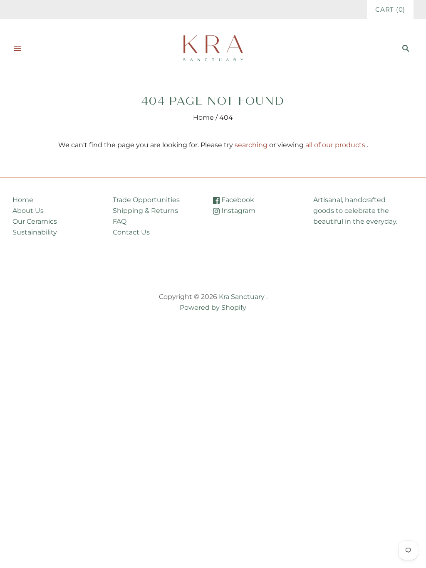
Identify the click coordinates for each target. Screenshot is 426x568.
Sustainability (34, 232)
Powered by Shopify (213, 307)
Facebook (237, 200)
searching (251, 145)
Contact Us (131, 232)
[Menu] (17, 48)
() (390, 9)
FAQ (119, 221)
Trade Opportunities (146, 200)
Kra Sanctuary (242, 297)
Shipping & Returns (145, 211)
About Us (28, 211)
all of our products (335, 145)
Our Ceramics (34, 221)
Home (203, 117)
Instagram (237, 211)
